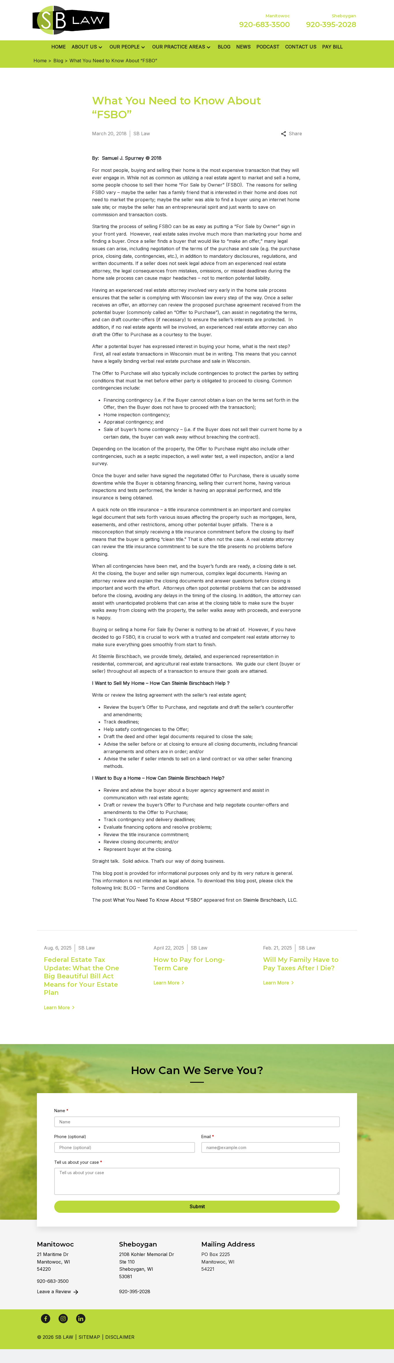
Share (295, 133)
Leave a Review (54, 1291)
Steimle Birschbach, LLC (269, 900)
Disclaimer (119, 1337)
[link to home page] (71, 19)
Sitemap (89, 1337)
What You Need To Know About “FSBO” (157, 900)
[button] (100, 47)
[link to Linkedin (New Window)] (80, 1318)
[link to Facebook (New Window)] (45, 1318)
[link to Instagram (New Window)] (63, 1318)
